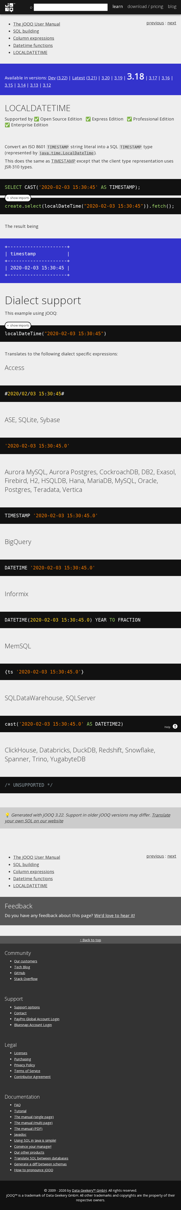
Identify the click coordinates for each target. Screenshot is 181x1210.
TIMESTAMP (63, 161)
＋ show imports (17, 198)
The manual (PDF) (28, 1128)
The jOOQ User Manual (36, 24)
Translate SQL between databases (41, 1158)
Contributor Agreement (32, 1076)
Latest (78, 78)
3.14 (21, 85)
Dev (52, 78)
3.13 (34, 85)
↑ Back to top (90, 940)
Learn (117, 6)
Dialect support (43, 299)
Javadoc (20, 1134)
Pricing (145, 6)
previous (155, 23)
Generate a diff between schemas (40, 1164)
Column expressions (33, 38)
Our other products (29, 1152)
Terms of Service (27, 1071)
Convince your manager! (32, 1146)
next (171, 23)
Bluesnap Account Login (33, 1025)
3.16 (166, 78)
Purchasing (22, 1059)
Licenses (20, 1053)
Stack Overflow (25, 979)
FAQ (17, 1105)
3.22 (62, 78)
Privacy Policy (24, 1065)
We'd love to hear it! (114, 915)
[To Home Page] (10, 11)
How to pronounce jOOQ (33, 1170)
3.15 (9, 85)
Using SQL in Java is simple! (35, 1140)
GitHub (19, 973)
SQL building (26, 31)
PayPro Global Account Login (36, 1019)
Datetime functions (33, 45)
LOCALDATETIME (30, 52)
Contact (20, 1013)
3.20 (106, 78)
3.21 (92, 78)
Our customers (25, 961)
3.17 (153, 78)
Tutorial (20, 1111)
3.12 (47, 85)
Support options (27, 1007)
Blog (172, 6)
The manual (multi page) (33, 1123)
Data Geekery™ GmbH (89, 1190)
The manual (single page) (34, 1117)
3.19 (118, 78)
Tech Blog (22, 967)
